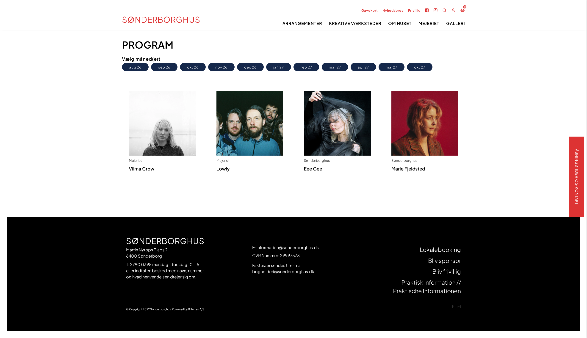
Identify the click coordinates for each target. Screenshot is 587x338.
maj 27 (391, 67)
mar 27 (335, 67)
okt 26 (193, 67)
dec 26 (250, 67)
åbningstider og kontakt (576, 176)
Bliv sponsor (444, 260)
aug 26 (135, 67)
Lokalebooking (440, 249)
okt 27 (419, 67)
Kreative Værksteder (355, 23)
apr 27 (363, 67)
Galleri (455, 23)
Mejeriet (428, 23)
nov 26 (221, 67)
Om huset (400, 23)
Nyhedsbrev (393, 10)
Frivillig (414, 10)
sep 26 (164, 67)
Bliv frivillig (446, 271)
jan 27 (278, 67)
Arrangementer (302, 23)
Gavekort (369, 10)
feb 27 (306, 67)
